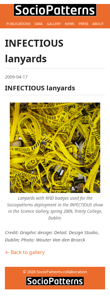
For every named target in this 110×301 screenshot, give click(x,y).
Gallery (54, 23)
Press (83, 23)
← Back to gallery (25, 252)
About (98, 23)
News (69, 23)
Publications (18, 23)
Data (38, 23)
